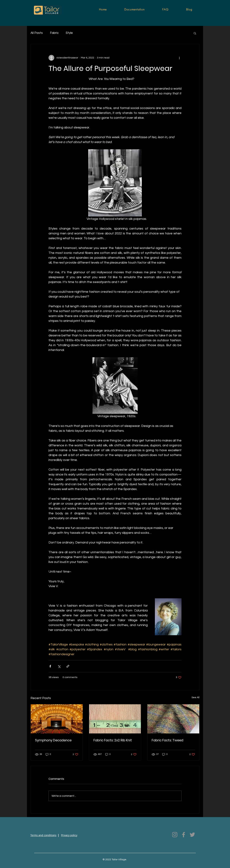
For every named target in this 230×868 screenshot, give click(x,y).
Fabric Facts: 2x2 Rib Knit (112, 740)
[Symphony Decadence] (57, 718)
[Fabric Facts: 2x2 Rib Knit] (115, 718)
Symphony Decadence (53, 740)
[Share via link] (68, 666)
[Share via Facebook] (50, 666)
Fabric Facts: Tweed (167, 740)
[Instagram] (174, 834)
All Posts (37, 33)
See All (195, 697)
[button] (195, 33)
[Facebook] (183, 834)
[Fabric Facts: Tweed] (173, 718)
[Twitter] (192, 834)
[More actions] (179, 58)
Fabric (54, 33)
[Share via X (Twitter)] (59, 666)
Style (69, 33)
